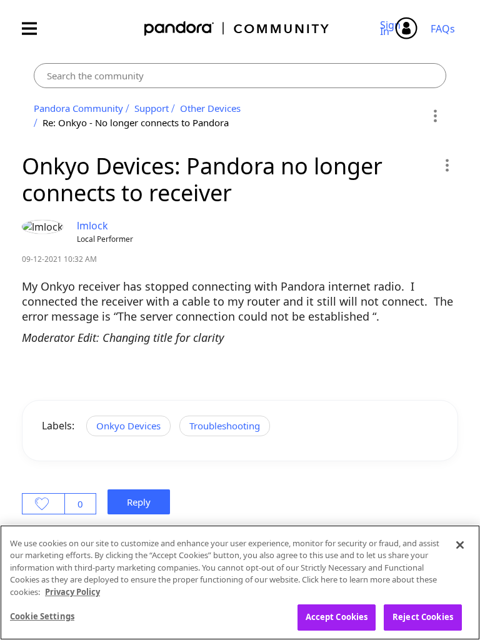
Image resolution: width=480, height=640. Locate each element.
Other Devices (210, 108)
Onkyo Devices (128, 425)
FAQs (443, 29)
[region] (240, 582)
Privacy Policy (72, 592)
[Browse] (35, 28)
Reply (139, 502)
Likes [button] (43, 504)
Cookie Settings (42, 616)
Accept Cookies (337, 616)
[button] (446, 165)
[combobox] (240, 75)
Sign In (392, 28)
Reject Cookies (422, 616)
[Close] (460, 545)
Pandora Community (237, 28)
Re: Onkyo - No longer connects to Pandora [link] (135, 122)
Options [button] (434, 116)
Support (151, 108)
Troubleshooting (224, 425)
